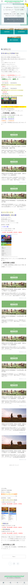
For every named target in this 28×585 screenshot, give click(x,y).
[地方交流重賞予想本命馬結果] (21, 30)
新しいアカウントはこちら (14, 20)
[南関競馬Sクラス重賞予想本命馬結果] (14, 38)
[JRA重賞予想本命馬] (7, 30)
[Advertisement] (14, 476)
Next (14, 556)
